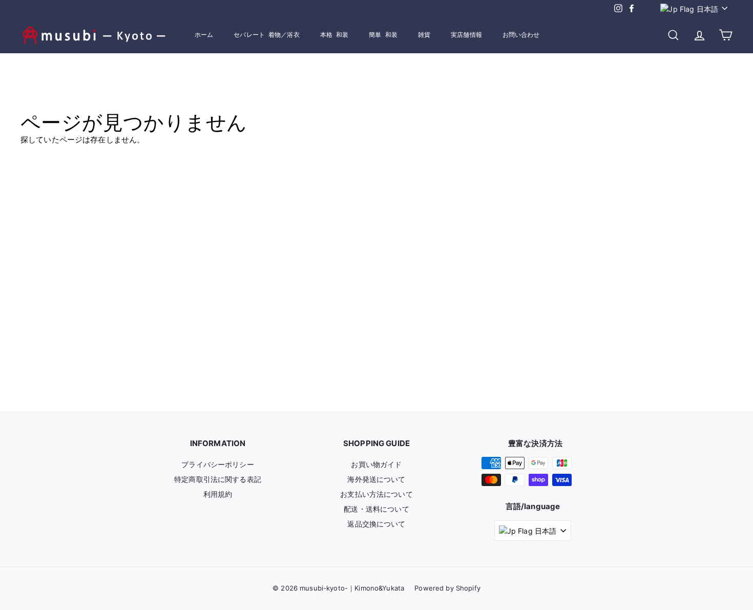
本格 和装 (334, 34)
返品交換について (376, 523)
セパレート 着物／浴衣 (266, 34)
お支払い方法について (376, 494)
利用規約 (218, 494)
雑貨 (424, 34)
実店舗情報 (466, 34)
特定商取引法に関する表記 (217, 479)
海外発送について (376, 479)
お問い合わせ (521, 34)
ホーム (204, 34)
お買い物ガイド (376, 464)
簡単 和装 (383, 34)
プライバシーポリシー (217, 464)
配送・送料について (376, 508)
